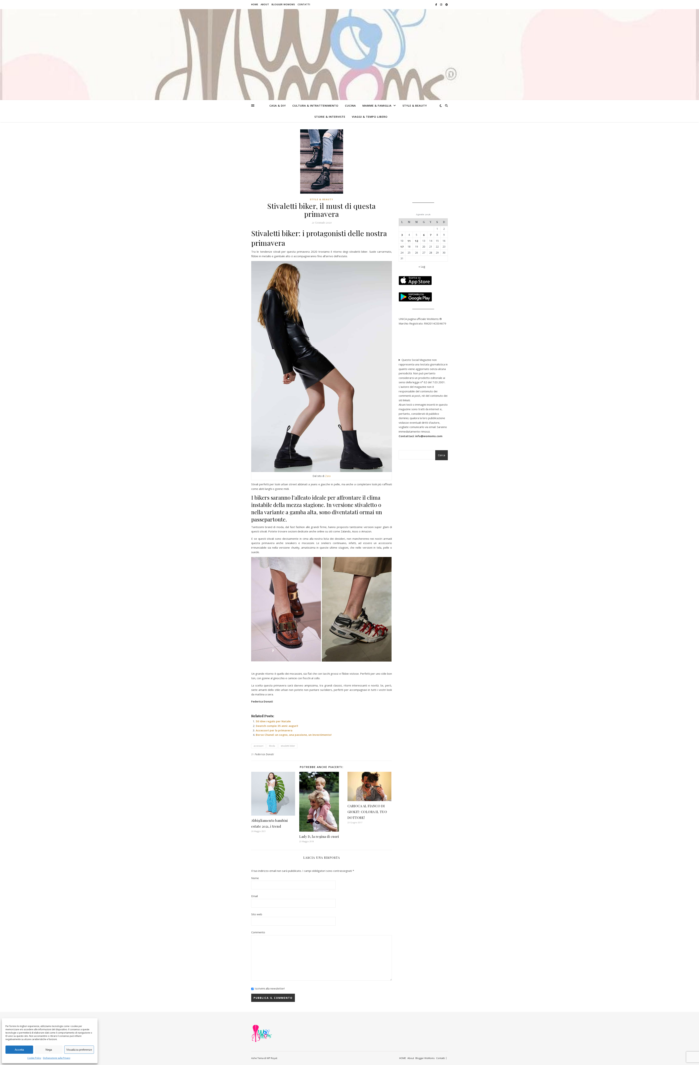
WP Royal (272, 1058)
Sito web (256, 914)
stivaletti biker (288, 745)
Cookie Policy (34, 1058)
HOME (254, 4)
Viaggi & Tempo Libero (370, 116)
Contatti (304, 4)
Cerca (441, 455)
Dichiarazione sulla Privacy (56, 1058)
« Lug (421, 266)
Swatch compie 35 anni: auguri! (277, 726)
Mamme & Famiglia (377, 105)
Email (254, 896)
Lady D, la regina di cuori (319, 836)
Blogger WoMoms (283, 4)
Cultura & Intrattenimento (315, 105)
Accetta (19, 1049)
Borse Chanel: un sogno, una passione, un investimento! (293, 734)
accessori (258, 745)
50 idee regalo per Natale (273, 721)
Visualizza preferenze (79, 1049)
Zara (328, 476)
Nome (255, 878)
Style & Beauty (414, 105)
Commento (258, 932)
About (265, 4)
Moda (272, 745)
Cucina (350, 105)
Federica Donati (264, 754)
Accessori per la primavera (274, 730)
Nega (49, 1049)
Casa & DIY (277, 105)
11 (409, 241)
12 (416, 241)
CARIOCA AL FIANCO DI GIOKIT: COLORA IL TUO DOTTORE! (367, 812)
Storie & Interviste (329, 116)
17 (402, 246)
